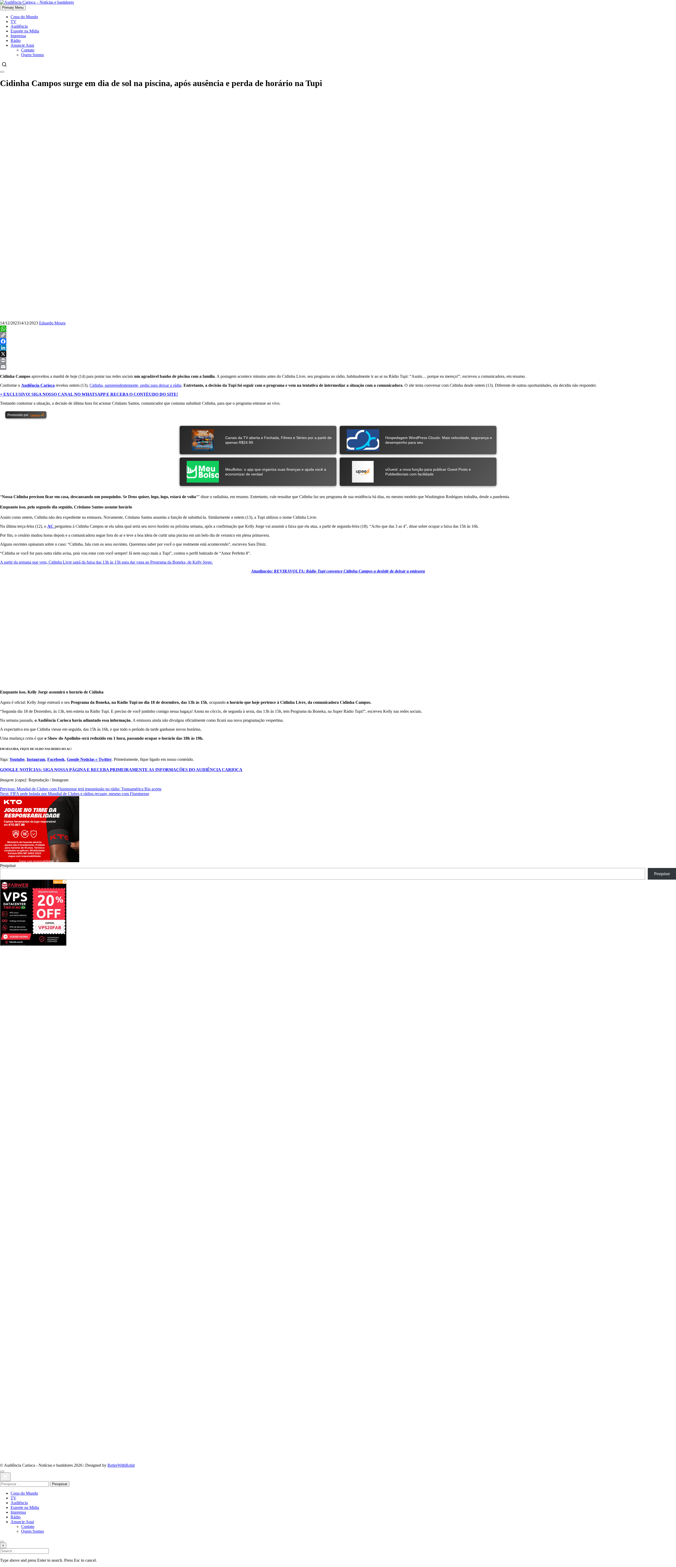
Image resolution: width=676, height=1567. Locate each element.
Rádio (16, 40)
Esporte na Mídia (25, 31)
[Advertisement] (158, 983)
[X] (338, 354)
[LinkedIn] (338, 347)
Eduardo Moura (52, 323)
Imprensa (18, 36)
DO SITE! (89, 394)
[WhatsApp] (338, 328)
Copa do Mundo (24, 17)
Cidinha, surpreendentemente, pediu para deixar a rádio (135, 385)
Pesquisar (8, 865)
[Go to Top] (2, 1541)
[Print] (338, 360)
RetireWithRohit (121, 1465)
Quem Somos (32, 55)
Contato (27, 50)
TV (13, 21)
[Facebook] (338, 341)
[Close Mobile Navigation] (2, 72)
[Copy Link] (338, 335)
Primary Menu (13, 8)
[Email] (338, 367)
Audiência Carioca (38, 385)
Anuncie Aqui (22, 45)
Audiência (19, 26)
